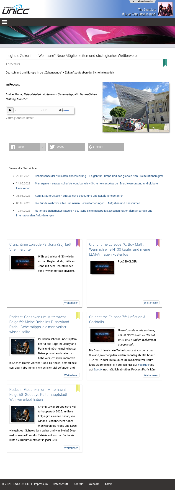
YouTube (143, 364)
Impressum (41, 484)
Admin (109, 484)
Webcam (94, 484)
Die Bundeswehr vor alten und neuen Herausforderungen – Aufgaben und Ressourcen (87, 203)
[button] (27, 147)
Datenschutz (60, 484)
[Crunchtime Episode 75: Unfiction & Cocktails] (102, 335)
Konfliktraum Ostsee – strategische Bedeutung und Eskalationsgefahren (79, 195)
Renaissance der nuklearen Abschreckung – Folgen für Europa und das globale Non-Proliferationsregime (99, 176)
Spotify (98, 369)
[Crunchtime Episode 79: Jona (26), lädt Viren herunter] (22, 263)
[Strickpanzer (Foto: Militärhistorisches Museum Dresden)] (135, 107)
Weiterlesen (71, 302)
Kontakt (78, 484)
